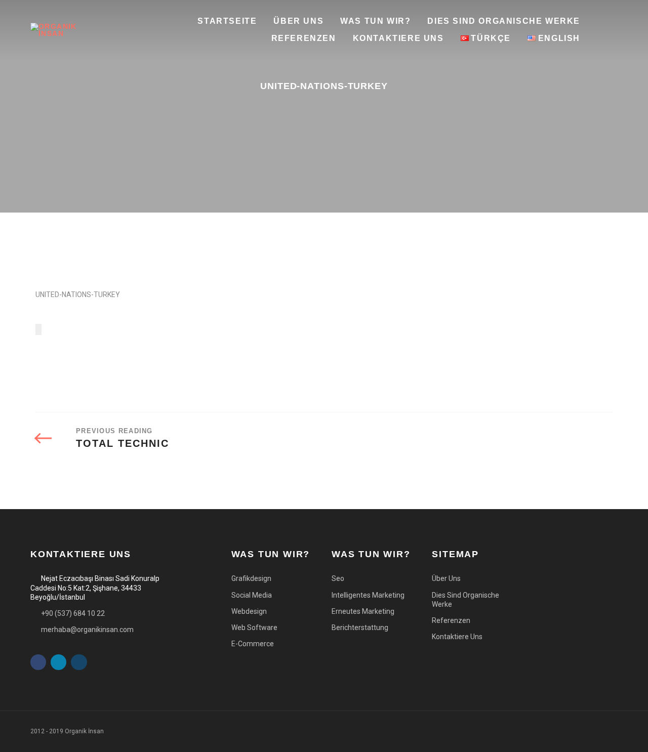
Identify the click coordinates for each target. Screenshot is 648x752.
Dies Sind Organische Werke (503, 21)
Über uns (298, 21)
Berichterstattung (360, 627)
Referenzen (303, 38)
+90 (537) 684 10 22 (73, 613)
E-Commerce (252, 644)
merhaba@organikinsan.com (87, 629)
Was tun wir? (375, 21)
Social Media (251, 595)
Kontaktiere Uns (398, 38)
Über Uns (446, 578)
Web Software (254, 627)
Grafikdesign (251, 578)
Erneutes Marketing (363, 611)
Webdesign (249, 611)
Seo (338, 578)
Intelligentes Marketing (368, 595)
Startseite (227, 21)
